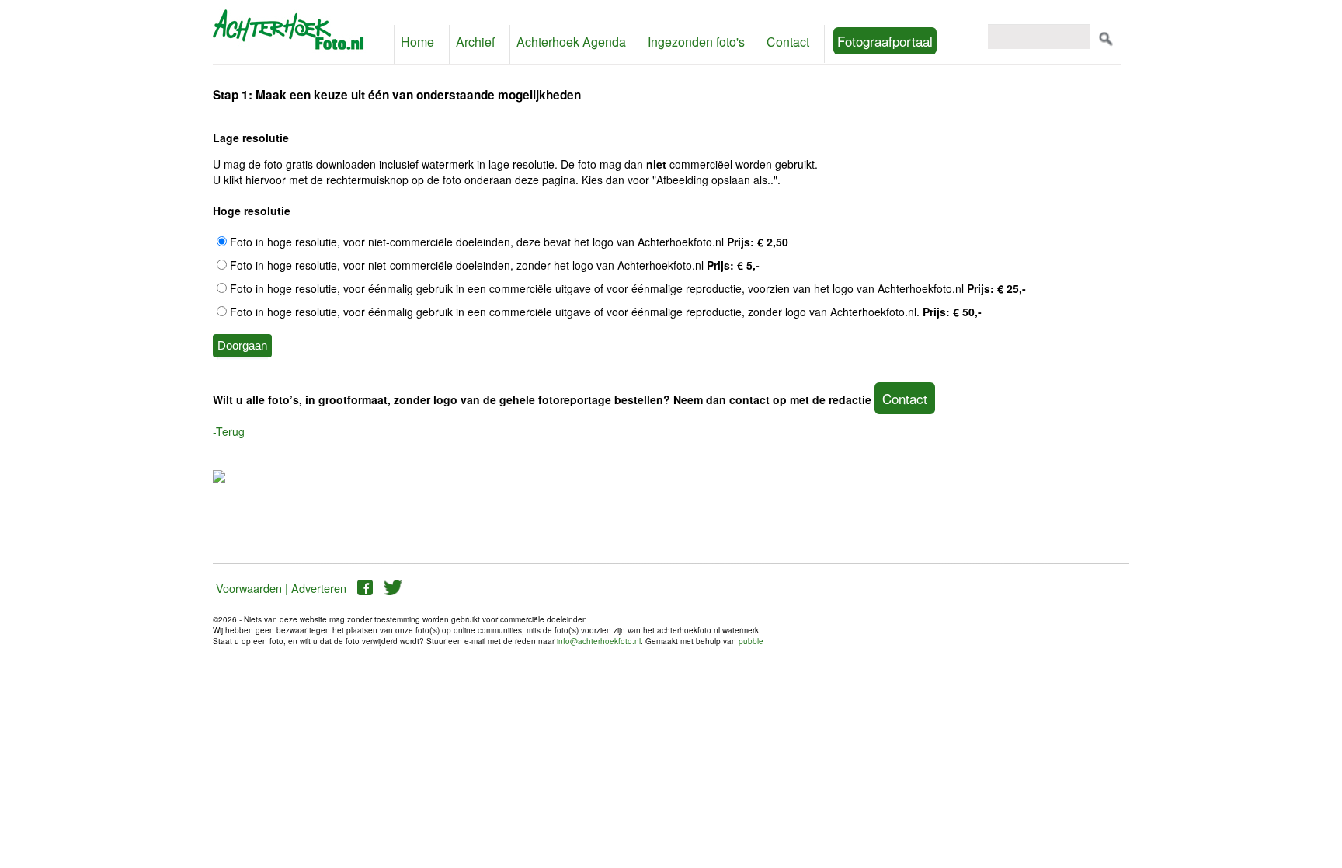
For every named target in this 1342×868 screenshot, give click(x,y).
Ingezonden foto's (673, 41)
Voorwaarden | (252, 588)
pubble (751, 641)
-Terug (229, 431)
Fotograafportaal (852, 41)
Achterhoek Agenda (558, 41)
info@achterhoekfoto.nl (599, 641)
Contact (758, 41)
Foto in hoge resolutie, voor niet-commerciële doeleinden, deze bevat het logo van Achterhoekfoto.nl (507, 241)
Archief (469, 41)
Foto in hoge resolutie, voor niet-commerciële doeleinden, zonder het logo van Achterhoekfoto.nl (493, 265)
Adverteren (318, 588)
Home (415, 41)
